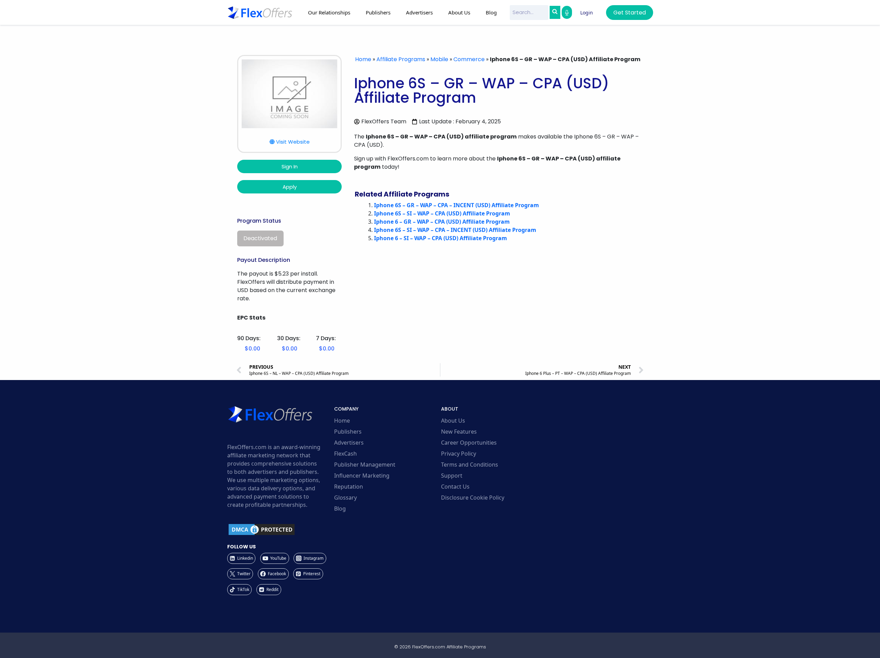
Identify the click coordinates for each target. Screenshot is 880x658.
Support (451, 475)
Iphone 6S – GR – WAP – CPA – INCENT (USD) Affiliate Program (456, 205)
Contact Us (455, 486)
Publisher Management (364, 464)
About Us (453, 420)
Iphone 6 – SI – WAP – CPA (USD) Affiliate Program (440, 238)
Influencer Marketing (361, 475)
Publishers (348, 431)
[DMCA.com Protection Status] (279, 529)
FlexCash (345, 453)
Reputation (348, 486)
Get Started (629, 12)
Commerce (469, 59)
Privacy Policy (458, 453)
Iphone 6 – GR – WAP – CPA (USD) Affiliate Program (442, 221)
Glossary (345, 497)
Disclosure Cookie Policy (472, 497)
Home (363, 59)
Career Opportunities (469, 442)
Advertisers (349, 442)
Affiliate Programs (400, 59)
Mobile (439, 59)
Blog (491, 12)
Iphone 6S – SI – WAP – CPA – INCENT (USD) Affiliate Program (455, 230)
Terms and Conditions (469, 464)
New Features (459, 431)
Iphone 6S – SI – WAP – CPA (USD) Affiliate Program (442, 213)
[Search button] (555, 12)
